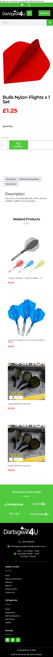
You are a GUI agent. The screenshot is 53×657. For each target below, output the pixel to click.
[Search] (50, 22)
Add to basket (18, 145)
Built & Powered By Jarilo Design (26, 654)
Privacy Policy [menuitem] (11, 589)
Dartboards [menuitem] (10, 612)
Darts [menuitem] (7, 609)
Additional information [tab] (29, 179)
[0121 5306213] (30, 5)
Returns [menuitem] (8, 585)
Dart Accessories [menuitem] (12, 616)
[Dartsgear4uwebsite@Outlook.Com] (23, 5)
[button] (29, 13)
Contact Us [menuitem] (9, 592)
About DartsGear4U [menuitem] (13, 579)
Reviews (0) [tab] (11, 184)
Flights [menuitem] (8, 622)
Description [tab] (11, 179)
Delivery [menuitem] (8, 582)
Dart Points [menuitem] (10, 619)
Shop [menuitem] (7, 575)
